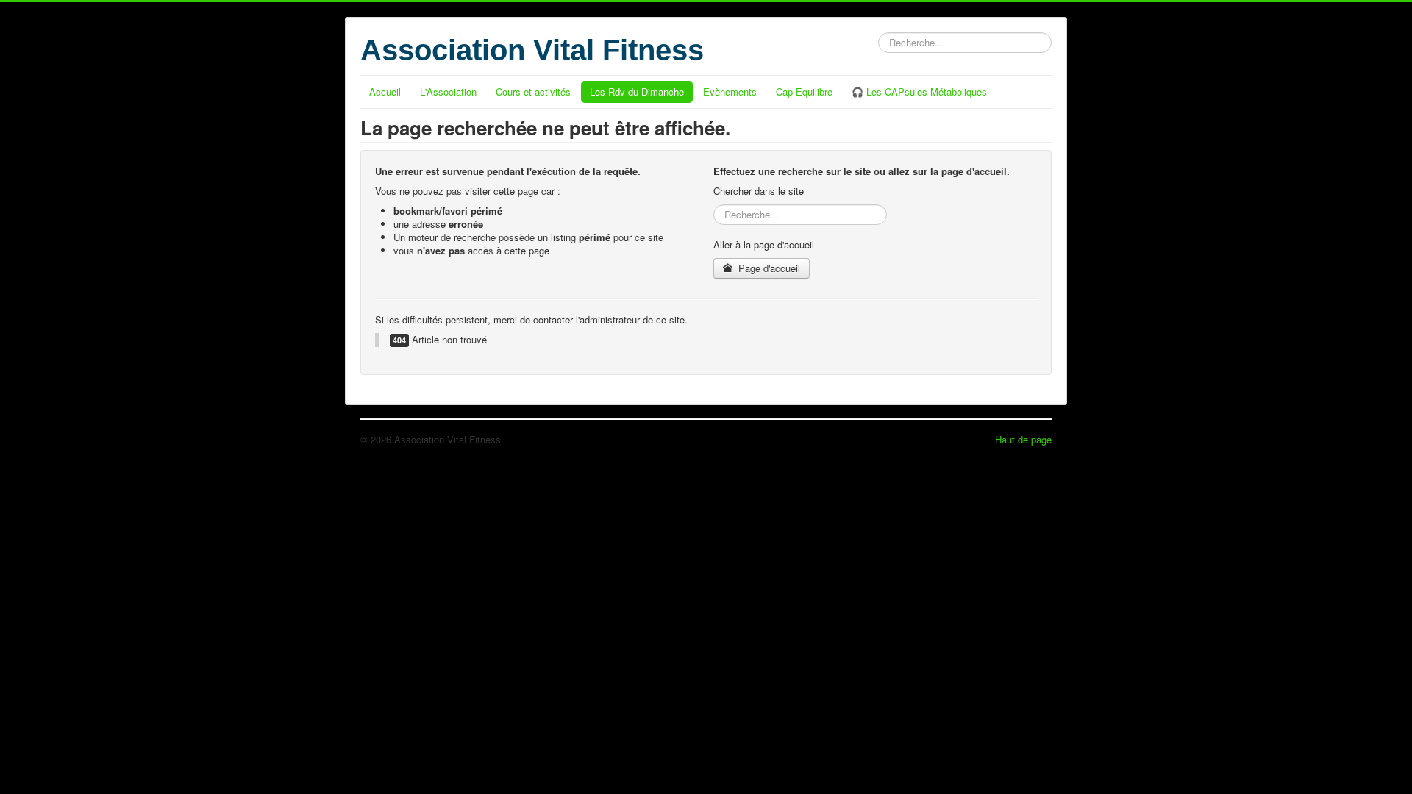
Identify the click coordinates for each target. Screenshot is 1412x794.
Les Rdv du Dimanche (637, 92)
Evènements (730, 92)
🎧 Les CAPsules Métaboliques (919, 92)
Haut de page (1023, 439)
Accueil (385, 92)
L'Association (448, 92)
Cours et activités (533, 92)
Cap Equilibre (804, 92)
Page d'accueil (767, 268)
